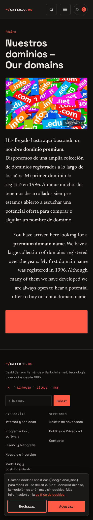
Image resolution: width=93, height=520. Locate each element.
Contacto (56, 441)
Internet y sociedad (20, 422)
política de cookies (49, 494)
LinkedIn (24, 387)
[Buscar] (51, 9)
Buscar (62, 400)
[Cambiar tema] (81, 9)
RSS (56, 387)
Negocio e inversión (20, 454)
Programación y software (17, 434)
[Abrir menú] (65, 9)
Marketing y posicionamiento (18, 466)
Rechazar (27, 506)
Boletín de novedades (66, 422)
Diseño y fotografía (20, 445)
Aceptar (66, 506)
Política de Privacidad (65, 431)
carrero (18, 9)
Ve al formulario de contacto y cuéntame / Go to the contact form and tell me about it (46, 321)
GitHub (42, 387)
